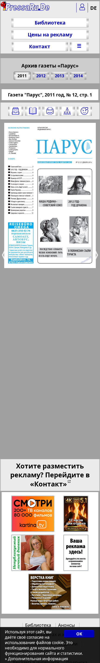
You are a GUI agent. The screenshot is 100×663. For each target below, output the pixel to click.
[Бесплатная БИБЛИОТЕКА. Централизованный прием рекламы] (27, 9)
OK (79, 634)
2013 (59, 75)
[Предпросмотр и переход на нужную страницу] (32, 111)
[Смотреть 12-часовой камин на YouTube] (76, 513)
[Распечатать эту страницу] (50, 111)
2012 (41, 75)
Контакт (39, 46)
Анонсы (66, 625)
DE (93, 7)
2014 (78, 75)
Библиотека (50, 22)
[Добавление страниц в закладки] (84, 111)
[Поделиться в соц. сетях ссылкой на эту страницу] (67, 111)
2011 (22, 75)
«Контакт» (48, 483)
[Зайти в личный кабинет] (82, 8)
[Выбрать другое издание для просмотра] (15, 111)
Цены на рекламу (50, 34)
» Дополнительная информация (36, 658)
